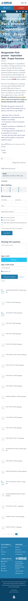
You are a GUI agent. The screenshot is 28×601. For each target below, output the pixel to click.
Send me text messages (8, 220)
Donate (21, 8)
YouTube (4, 570)
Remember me (6, 271)
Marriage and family (20, 552)
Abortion (17, 547)
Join (2, 549)
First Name (4, 200)
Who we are (4, 547)
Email (2, 206)
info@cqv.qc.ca (19, 573)
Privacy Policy (14, 590)
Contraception (19, 554)
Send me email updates (8, 217)
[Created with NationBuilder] (14, 597)
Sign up (7, 8)
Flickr (3, 564)
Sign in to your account (14, 592)
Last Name (18, 200)
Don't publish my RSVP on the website (12, 228)
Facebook (4, 561)
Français (3, 11)
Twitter (15, 260)
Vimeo (4, 568)
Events (3, 554)
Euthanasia (18, 549)
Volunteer (3, 552)
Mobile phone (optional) (7, 211)
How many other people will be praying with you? (14, 222)
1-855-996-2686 (19, 571)
